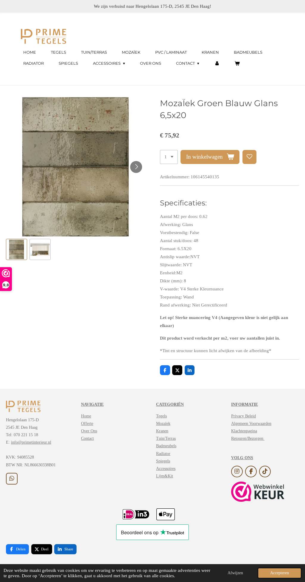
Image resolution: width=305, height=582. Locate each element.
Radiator (163, 453)
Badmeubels (166, 446)
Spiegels (163, 461)
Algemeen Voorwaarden (251, 423)
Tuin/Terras (166, 438)
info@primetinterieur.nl (31, 442)
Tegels (161, 416)
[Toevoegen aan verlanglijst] (249, 157)
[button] (16, 249)
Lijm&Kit (164, 476)
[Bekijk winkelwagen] (237, 63)
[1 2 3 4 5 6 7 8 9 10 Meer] (169, 157)
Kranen (162, 431)
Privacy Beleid (243, 416)
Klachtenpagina (244, 431)
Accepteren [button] (279, 573)
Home (86, 416)
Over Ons (89, 431)
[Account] (216, 63)
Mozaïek (163, 423)
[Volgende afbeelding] (136, 167)
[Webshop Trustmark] (257, 493)
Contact (87, 438)
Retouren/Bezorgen (247, 438)
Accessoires (165, 468)
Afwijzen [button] (235, 573)
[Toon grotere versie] (23, 406)
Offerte (87, 423)
